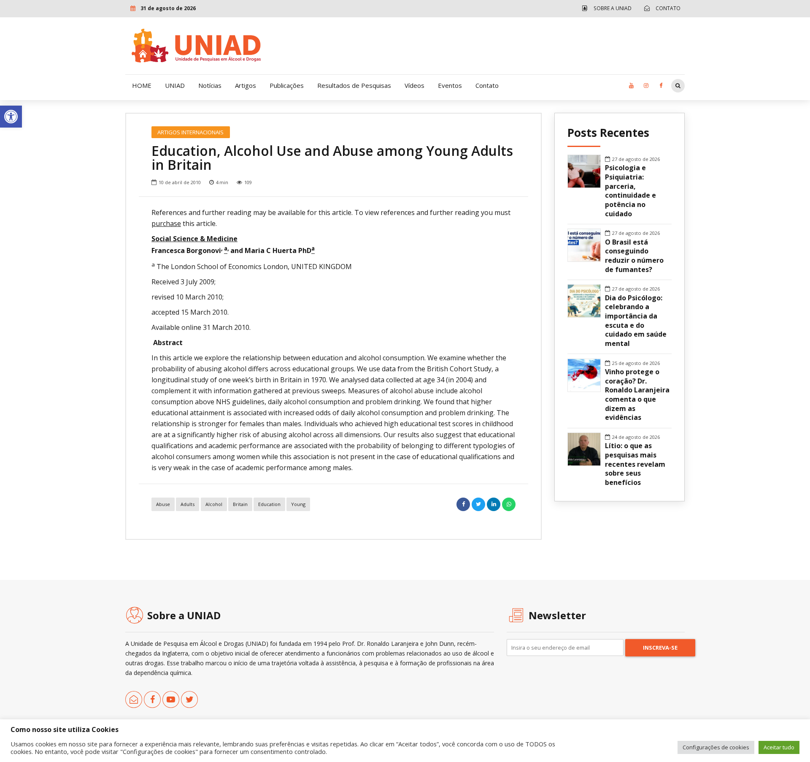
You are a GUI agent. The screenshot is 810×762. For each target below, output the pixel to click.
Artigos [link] (245, 85)
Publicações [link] (287, 85)
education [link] (269, 504)
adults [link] (187, 504)
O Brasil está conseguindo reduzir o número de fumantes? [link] (634, 256)
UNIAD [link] (175, 85)
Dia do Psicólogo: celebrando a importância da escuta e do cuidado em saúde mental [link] (636, 321)
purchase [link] (166, 223)
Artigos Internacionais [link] (190, 132)
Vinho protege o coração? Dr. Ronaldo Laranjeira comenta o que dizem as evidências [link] (637, 394)
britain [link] (240, 504)
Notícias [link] (209, 85)
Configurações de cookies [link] (716, 747)
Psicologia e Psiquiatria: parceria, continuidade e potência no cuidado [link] (630, 190)
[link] (11, 117)
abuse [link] (163, 504)
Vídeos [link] (414, 85)
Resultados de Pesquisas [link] (354, 85)
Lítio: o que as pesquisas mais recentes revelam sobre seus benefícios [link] (635, 464)
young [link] (298, 504)
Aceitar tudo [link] (779, 747)
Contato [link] (487, 85)
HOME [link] (141, 85)
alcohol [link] (213, 504)
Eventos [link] (450, 85)
